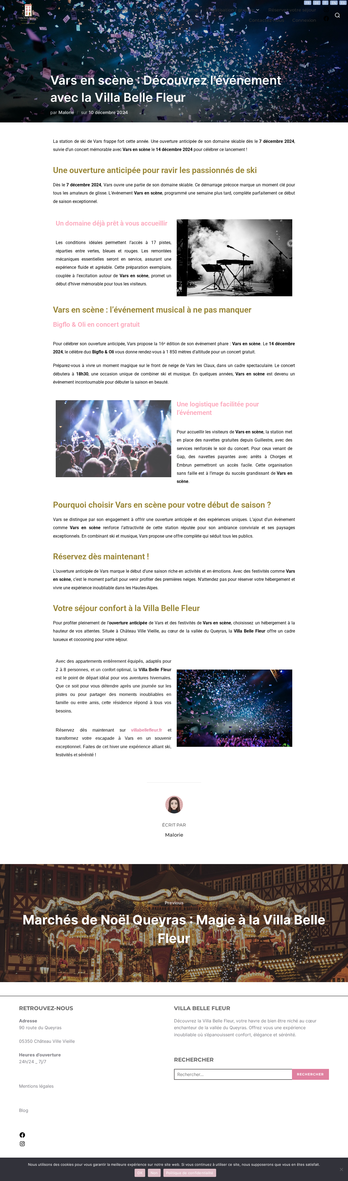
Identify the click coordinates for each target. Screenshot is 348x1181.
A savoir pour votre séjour (141, 10)
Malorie (66, 112)
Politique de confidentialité (189, 1173)
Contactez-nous (266, 20)
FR (308, 3)
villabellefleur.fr (146, 730)
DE (317, 3)
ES (343, 3)
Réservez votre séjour (292, 10)
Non (154, 1173)
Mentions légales (36, 1086)
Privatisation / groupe (230, 10)
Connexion (304, 20)
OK (139, 1173)
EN (334, 3)
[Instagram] (326, 11)
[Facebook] (326, 20)
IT (325, 3)
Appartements (82, 10)
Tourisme (188, 10)
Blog (23, 1110)
